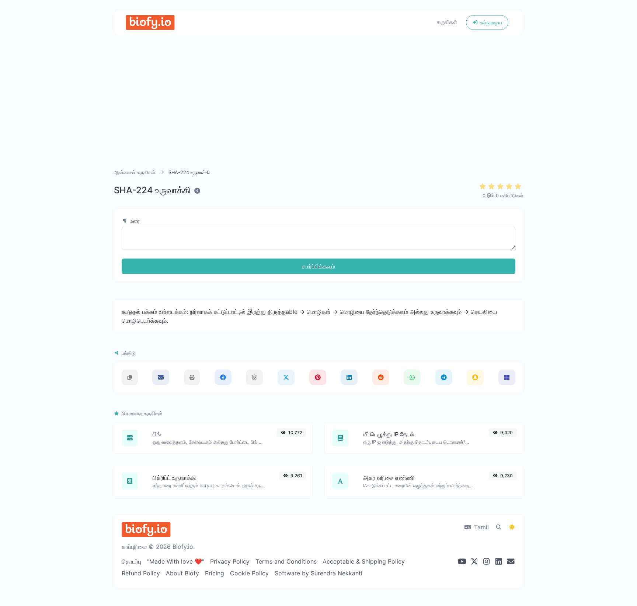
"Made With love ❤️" (175, 561)
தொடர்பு (131, 561)
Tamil (480, 527)
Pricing (214, 573)
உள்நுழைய (490, 22)
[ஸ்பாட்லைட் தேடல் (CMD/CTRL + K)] (498, 527)
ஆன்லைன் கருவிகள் (134, 172)
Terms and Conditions (286, 561)
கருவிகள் (447, 22)
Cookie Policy (249, 573)
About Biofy (182, 573)
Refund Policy (141, 573)
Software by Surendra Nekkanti (318, 573)
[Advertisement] (318, 111)
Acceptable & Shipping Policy (364, 561)
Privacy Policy (230, 561)
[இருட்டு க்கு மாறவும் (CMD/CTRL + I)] (512, 527)
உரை (134, 221)
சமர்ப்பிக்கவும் (318, 266)
